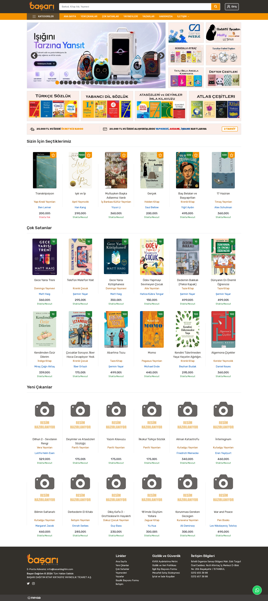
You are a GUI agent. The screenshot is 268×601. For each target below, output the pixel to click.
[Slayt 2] (61, 82)
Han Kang (80, 207)
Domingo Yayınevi (44, 288)
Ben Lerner (44, 207)
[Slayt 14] (114, 82)
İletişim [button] (182, 16)
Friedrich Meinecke (188, 453)
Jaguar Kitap (151, 520)
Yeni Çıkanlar (89, 16)
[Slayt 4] (70, 82)
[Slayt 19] (135, 82)
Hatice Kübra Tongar (152, 294)
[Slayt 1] (57, 82)
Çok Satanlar (110, 16)
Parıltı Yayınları (80, 447)
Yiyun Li (116, 207)
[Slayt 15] (118, 82)
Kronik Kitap (187, 201)
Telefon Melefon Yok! (80, 280)
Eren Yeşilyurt (223, 453)
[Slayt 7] (83, 82)
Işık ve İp (80, 193)
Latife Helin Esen (45, 453)
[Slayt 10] (96, 82)
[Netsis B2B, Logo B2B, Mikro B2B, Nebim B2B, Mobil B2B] (134, 598)
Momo (152, 352)
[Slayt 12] (105, 82)
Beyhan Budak (187, 366)
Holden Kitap (152, 201)
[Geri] (31, 55)
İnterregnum (223, 439)
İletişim (119, 584)
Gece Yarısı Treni (44, 280)
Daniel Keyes (223, 366)
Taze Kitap (188, 288)
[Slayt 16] (122, 82)
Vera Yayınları (44, 447)
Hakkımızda (166, 16)
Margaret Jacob (45, 525)
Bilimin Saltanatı (44, 512)
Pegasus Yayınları (152, 360)
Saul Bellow (152, 207)
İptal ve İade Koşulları (163, 576)
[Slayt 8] (87, 82)
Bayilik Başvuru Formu (127, 580)
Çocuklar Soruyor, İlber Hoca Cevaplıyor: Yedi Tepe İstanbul (80, 357)
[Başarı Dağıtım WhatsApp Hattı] (257, 590)
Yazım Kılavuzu (116, 439)
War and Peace (223, 512)
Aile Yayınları (152, 288)
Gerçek (151, 193)
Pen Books (223, 520)
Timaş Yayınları (223, 201)
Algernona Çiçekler (223, 352)
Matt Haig (44, 294)
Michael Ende (152, 366)
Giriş (234, 6)
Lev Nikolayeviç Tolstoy (223, 525)
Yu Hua (152, 525)
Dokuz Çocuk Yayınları (116, 520)
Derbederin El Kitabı (80, 512)
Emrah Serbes (80, 525)
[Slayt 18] (131, 82)
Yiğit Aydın (187, 207)
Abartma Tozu (116, 352)
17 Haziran (223, 193)
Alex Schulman (223, 207)
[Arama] (215, 6)
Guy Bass (116, 525)
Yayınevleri (130, 16)
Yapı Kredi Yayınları (44, 201)
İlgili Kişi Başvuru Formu (164, 569)
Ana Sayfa (70, 16)
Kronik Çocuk (80, 288)
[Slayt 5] (74, 82)
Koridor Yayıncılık (223, 360)
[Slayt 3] (66, 82)
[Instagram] (33, 583)
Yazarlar (148, 16)
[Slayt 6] (79, 82)
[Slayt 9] (92, 82)
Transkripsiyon (44, 193)
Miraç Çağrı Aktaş (44, 366)
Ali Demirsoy (187, 525)
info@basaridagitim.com (60, 569)
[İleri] (161, 55)
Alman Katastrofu (187, 439)
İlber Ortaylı (80, 366)
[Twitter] (28, 583)
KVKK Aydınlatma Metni (164, 561)
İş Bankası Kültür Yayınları (116, 201)
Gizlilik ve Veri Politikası (164, 565)
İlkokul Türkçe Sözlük (152, 439)
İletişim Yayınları (80, 520)
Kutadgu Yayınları (187, 447)
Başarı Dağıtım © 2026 (40, 573)
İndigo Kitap (44, 360)
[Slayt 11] (101, 82)
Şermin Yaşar (80, 294)
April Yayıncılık (80, 201)
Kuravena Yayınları (187, 520)
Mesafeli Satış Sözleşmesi (166, 572)
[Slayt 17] (127, 82)
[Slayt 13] (109, 82)
